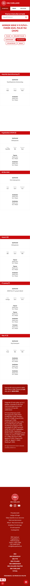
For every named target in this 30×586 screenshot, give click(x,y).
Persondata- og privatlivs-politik (15, 575)
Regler (21, 43)
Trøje (8, 147)
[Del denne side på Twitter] (4, 580)
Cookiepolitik (15, 530)
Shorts (15, 147)
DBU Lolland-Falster (15, 566)
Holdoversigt (21, 39)
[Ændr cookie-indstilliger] (2, 583)
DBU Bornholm (15, 556)
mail (23, 389)
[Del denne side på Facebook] (1, 580)
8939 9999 (15, 391)
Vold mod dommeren (15, 520)
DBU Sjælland (15, 568)
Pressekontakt (15, 513)
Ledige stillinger (15, 515)
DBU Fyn (15, 559)
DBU (15, 554)
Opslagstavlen (11, 43)
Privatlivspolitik (15, 527)
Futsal (15, 571)
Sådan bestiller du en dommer (15, 518)
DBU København (15, 563)
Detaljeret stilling (19, 36)
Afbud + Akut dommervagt (15, 522)
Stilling (8, 36)
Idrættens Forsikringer (15, 525)
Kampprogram (9, 39)
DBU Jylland (15, 561)
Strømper (22, 147)
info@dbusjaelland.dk (15, 546)
